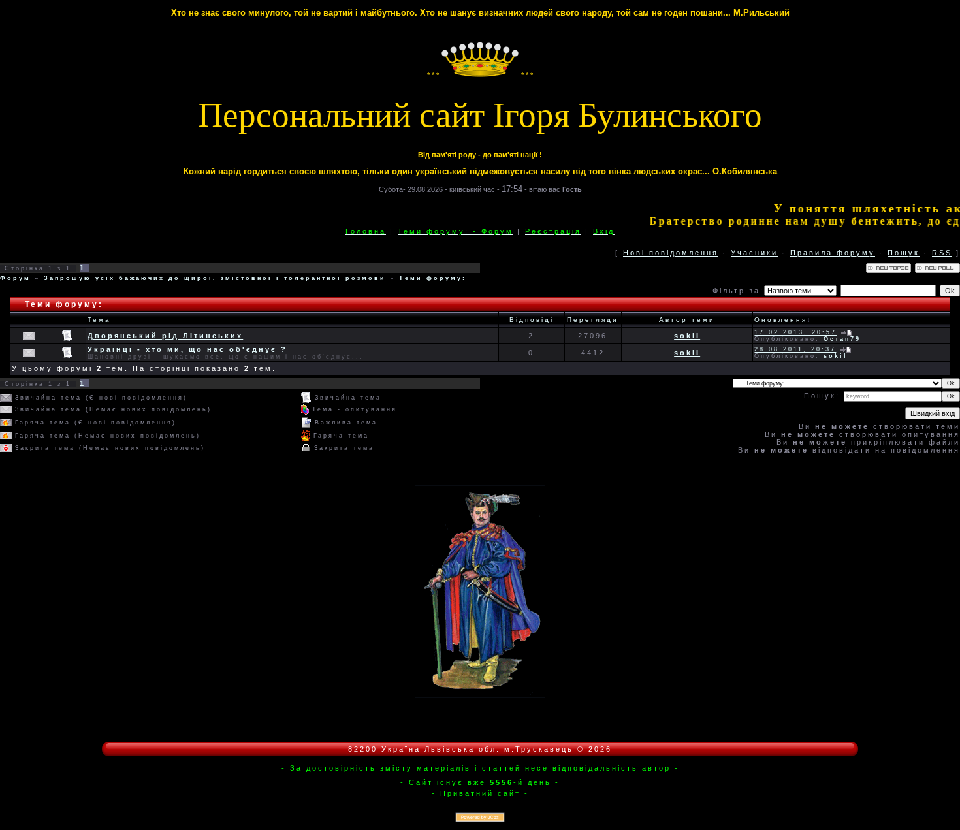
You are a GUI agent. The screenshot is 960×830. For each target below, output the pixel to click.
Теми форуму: (432, 278)
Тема (99, 319)
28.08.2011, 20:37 (795, 349)
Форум (15, 278)
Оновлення (780, 319)
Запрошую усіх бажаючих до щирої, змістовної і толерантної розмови (215, 278)
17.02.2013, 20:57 (795, 332)
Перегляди (592, 319)
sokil (687, 336)
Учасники (754, 253)
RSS (942, 253)
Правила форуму (832, 253)
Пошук (904, 253)
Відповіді (531, 319)
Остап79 (842, 339)
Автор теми (687, 319)
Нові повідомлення (670, 253)
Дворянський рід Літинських (165, 336)
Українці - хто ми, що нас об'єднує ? (187, 349)
